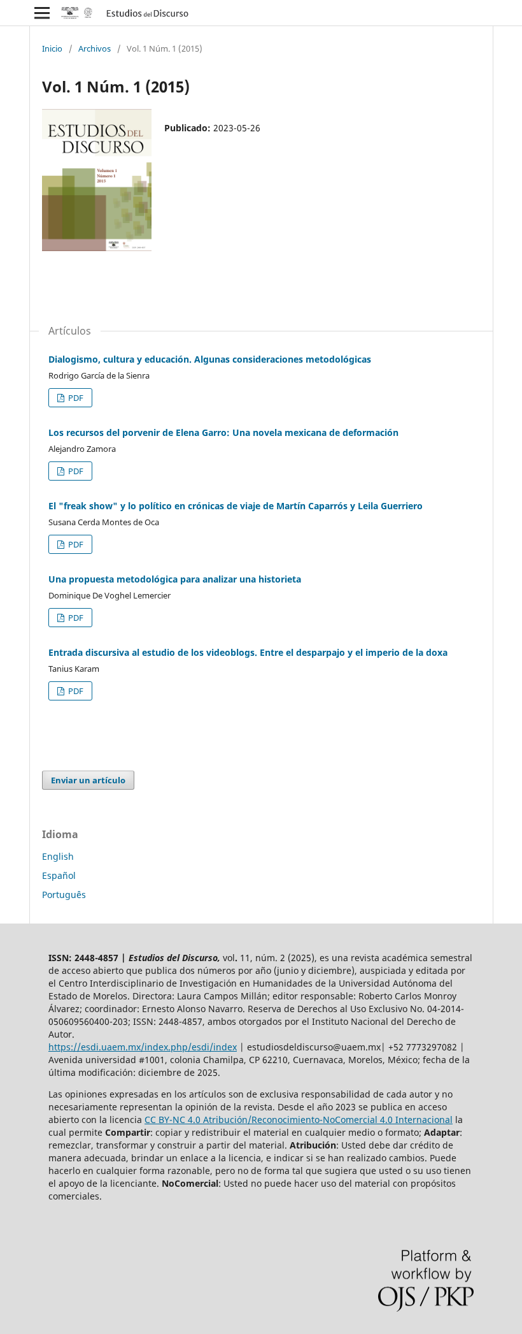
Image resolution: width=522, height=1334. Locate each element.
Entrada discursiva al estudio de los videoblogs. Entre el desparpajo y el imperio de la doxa (248, 652)
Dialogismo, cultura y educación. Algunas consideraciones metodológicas (209, 359)
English (58, 856)
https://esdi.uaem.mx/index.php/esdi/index (142, 1047)
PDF (74, 397)
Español (59, 875)
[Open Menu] (42, 12)
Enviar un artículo (88, 780)
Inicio (52, 48)
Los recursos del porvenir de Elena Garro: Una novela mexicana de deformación (223, 432)
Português (64, 894)
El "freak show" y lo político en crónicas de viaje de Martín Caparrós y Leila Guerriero (235, 506)
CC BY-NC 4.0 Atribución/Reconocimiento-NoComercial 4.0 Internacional (299, 1119)
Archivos (94, 48)
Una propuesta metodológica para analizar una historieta (174, 579)
